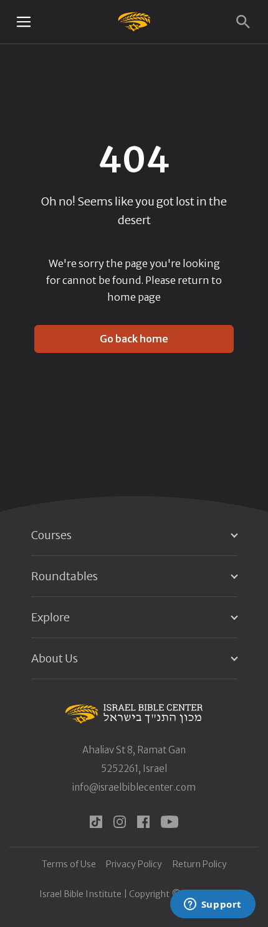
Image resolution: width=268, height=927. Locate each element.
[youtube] (169, 822)
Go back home (134, 338)
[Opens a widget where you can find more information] (213, 905)
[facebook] (143, 822)
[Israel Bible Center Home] (134, 21)
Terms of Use (69, 864)
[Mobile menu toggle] (23, 22)
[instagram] (119, 822)
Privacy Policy (134, 864)
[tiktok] (96, 822)
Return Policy (200, 864)
